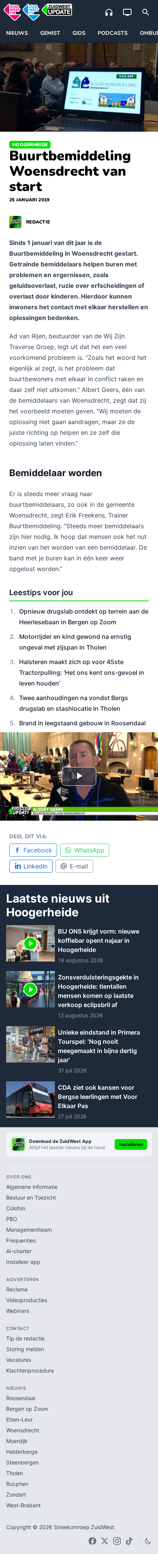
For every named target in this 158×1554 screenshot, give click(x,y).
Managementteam (29, 1229)
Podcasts (113, 33)
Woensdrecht (22, 1430)
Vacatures (18, 1359)
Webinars (17, 1311)
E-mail (79, 866)
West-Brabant (23, 1505)
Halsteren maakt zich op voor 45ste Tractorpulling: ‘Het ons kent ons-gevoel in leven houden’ (81, 672)
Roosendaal (20, 1398)
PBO (11, 1219)
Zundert (16, 1494)
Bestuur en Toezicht (31, 1197)
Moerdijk (17, 1441)
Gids (79, 33)
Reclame (17, 1289)
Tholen (14, 1473)
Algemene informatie (32, 1186)
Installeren (131, 1144)
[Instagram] (117, 1541)
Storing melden (25, 1349)
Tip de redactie (25, 1338)
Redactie (38, 222)
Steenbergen (22, 1462)
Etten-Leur (19, 1419)
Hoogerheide (30, 145)
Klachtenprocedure (30, 1370)
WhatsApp (89, 850)
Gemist (50, 33)
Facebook (37, 850)
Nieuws (17, 33)
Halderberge (22, 1451)
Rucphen (17, 1484)
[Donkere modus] (148, 1541)
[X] (105, 1541)
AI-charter (18, 1251)
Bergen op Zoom (27, 1408)
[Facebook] (92, 1541)
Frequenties (21, 1240)
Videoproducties (26, 1300)
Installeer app (23, 1262)
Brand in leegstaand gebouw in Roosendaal (82, 723)
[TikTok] (129, 1541)
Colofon (15, 1208)
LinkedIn (35, 866)
